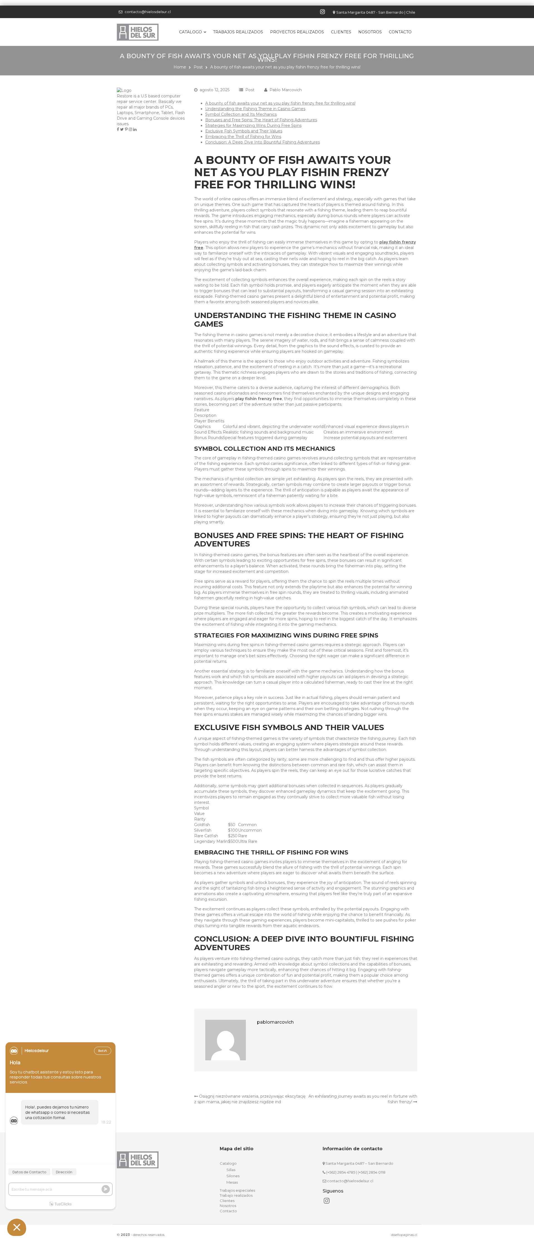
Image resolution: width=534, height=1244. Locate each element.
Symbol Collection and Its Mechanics (241, 114)
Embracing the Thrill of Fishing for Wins (243, 136)
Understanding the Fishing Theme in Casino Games (255, 108)
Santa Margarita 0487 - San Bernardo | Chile (375, 12)
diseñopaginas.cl (404, 1235)
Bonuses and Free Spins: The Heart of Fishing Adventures (261, 119)
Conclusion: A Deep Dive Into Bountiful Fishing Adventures (262, 142)
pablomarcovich (275, 1022)
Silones (232, 1176)
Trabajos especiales (237, 1190)
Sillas (230, 1169)
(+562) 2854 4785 (340, 1172)
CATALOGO (190, 32)
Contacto (400, 32)
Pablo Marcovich (286, 89)
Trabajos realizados (238, 32)
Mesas (232, 1182)
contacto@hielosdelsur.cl (148, 11)
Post (198, 67)
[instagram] (323, 11)
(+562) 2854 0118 (371, 1172)
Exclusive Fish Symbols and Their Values (243, 131)
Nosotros (370, 32)
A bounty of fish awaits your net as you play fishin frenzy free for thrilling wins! (280, 103)
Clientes (341, 32)
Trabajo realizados (236, 1195)
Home (180, 67)
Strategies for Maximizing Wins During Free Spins (253, 125)
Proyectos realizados (297, 32)
